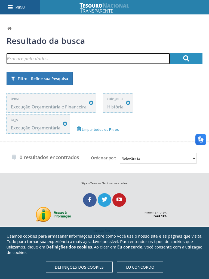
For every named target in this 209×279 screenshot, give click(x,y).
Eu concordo (140, 267)
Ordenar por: (103, 157)
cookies (30, 236)
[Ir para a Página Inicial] (108, 8)
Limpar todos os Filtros (100, 129)
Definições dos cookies (79, 267)
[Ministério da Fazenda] (155, 212)
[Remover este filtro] (91, 102)
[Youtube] (119, 199)
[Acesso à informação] (53, 214)
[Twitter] (105, 199)
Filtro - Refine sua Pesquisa (43, 78)
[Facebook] (90, 199)
